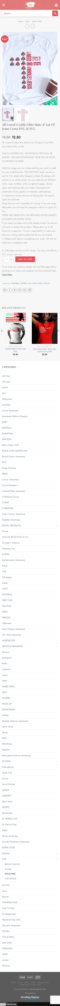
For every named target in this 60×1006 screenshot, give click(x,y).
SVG (27, 21)
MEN (4, 692)
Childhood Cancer (10, 496)
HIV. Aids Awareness (11, 634)
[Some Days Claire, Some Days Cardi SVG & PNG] (44, 328)
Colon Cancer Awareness (13, 514)
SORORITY (7, 795)
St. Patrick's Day (9, 824)
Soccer (5, 778)
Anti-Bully (6, 404)
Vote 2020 (7, 942)
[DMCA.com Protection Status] (8, 1004)
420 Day (6, 376)
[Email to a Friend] (19, 290)
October (8, 869)
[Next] (53, 68)
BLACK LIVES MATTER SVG (14, 450)
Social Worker (8, 784)
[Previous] (6, 68)
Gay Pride (6, 606)
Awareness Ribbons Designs (15, 416)
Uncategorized (8, 914)
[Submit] (55, 13)
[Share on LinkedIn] (29, 290)
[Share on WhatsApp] (4, 290)
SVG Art (46, 283)
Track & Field (8, 908)
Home (20, 21)
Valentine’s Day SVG (11, 919)
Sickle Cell (7, 772)
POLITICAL (7, 744)
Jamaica (5, 652)
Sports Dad (7, 813)
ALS (4, 393)
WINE (5, 954)
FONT (5, 588)
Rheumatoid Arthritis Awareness (16, 755)
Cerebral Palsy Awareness (13, 491)
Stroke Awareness (10, 836)
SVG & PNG (37, 21)
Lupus (4, 675)
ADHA (5, 387)
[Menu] (3, 4)
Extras (4, 565)
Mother (5, 715)
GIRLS (5, 611)
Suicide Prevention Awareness (15, 841)
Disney (5, 531)
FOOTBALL (15, 283)
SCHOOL (6, 761)
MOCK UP (7, 703)
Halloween (7, 623)
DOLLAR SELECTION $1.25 (15, 537)
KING (4, 663)
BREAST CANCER (12, 864)
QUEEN (5, 749)
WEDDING (7, 948)
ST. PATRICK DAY (10, 818)
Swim (4, 891)
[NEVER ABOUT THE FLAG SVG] (15, 328)
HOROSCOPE (8, 640)
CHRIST (5, 502)
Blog (20, 982)
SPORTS (24, 283)
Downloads (43, 982)
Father (5, 583)
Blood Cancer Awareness (13, 456)
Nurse (5, 732)
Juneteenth (7, 657)
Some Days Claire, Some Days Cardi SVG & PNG (44, 350)
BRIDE (5, 473)
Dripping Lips (8, 548)
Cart (33, 982)
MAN (4, 680)
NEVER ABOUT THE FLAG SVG (15, 350)
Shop (27, 982)
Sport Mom (7, 801)
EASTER (5, 554)
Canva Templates (9, 485)
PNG (4, 738)
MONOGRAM (8, 709)
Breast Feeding (9, 468)
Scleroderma (8, 767)
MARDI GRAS (8, 686)
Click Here (7, 274)
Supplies (6, 853)
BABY (4, 422)
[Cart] (56, 5)
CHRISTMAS (7, 508)
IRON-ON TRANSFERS (12, 646)
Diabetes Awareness (11, 519)
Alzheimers (7, 399)
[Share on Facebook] (9, 290)
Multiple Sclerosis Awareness (15, 721)
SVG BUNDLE (10, 878)
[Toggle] (57, 525)
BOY (4, 462)
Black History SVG (10, 445)
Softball (5, 790)
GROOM (6, 617)
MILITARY (6, 698)
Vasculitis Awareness (11, 925)
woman (5, 960)
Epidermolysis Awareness (13, 560)
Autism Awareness (10, 410)
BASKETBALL (8, 433)
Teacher (5, 896)
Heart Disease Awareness (13, 629)
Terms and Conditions (30, 984)
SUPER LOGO (8, 847)
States (4, 830)
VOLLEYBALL (8, 937)
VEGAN (5, 931)
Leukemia (6, 669)
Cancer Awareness (10, 479)
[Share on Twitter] (14, 290)
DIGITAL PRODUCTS (11, 525)
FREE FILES (7, 600)
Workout (6, 965)
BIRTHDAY (7, 439)
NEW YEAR (7, 726)
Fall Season (7, 577)
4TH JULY (6, 381)
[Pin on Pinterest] (24, 290)
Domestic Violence (11, 542)
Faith (4, 571)
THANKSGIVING (9, 902)
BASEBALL (7, 427)
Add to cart (25, 259)
